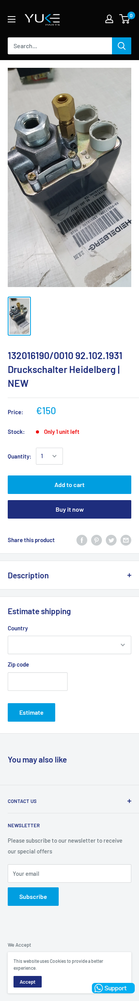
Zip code (18, 664)
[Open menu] (11, 19)
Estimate (31, 712)
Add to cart (69, 484)
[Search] (121, 45)
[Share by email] (125, 540)
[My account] (109, 19)
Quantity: (19, 456)
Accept (28, 982)
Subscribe (33, 896)
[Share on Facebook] (81, 540)
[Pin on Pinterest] (96, 540)
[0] (125, 19)
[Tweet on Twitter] (111, 540)
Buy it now (70, 509)
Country (18, 628)
